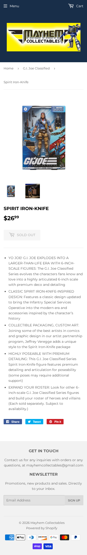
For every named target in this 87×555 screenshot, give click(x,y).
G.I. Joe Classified (36, 68)
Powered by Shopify (41, 528)
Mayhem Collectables (47, 523)
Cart (79, 6)
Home (9, 68)
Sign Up (74, 500)
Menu (14, 6)
